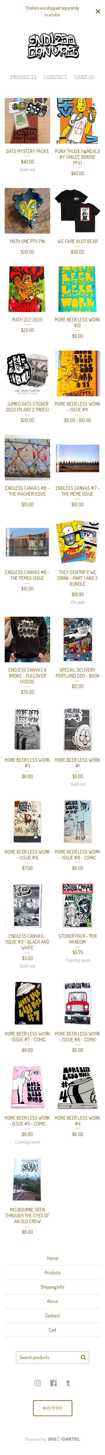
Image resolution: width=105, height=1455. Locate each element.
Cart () (84, 76)
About (52, 1301)
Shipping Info (52, 1287)
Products (23, 76)
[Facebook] (53, 1383)
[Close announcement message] (98, 11)
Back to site (52, 1408)
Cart (52, 1330)
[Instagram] (38, 1383)
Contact (55, 76)
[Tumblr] (68, 1383)
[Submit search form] (83, 1357)
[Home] (52, 46)
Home (52, 1258)
